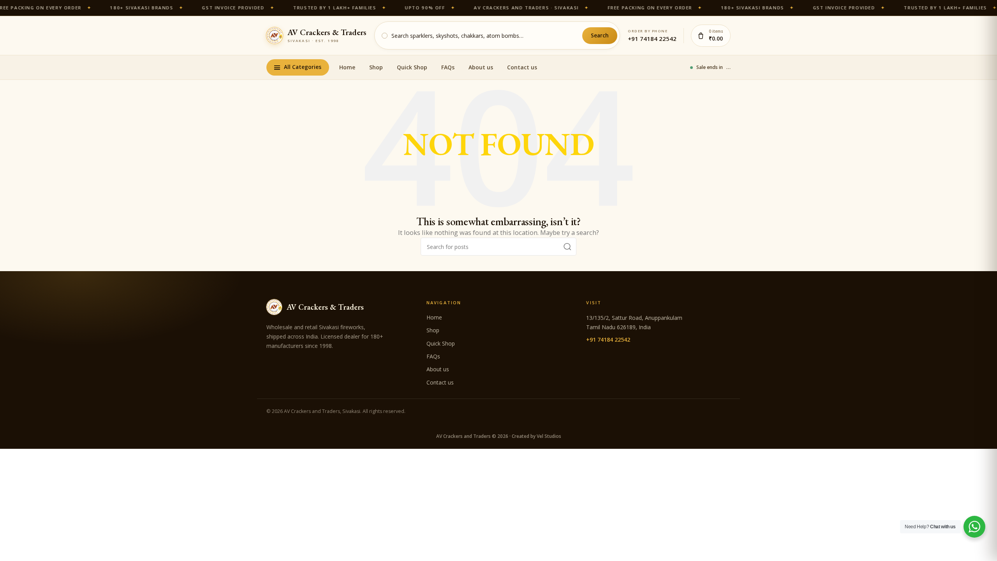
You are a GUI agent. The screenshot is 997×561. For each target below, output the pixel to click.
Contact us (522, 67)
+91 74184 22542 (652, 38)
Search (600, 35)
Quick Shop (412, 67)
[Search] (567, 247)
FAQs (447, 67)
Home (347, 67)
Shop (376, 67)
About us (481, 67)
